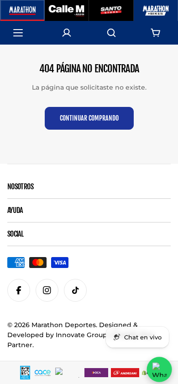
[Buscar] (111, 33)
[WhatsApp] (159, 369)
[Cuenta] (67, 33)
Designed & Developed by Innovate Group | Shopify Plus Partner (80, 335)
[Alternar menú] (22, 33)
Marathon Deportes (63, 325)
